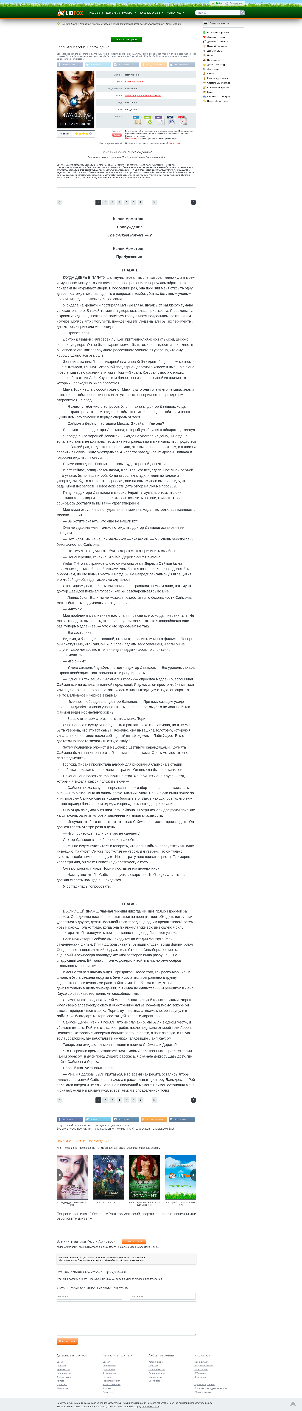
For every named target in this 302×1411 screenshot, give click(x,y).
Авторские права (126, 39)
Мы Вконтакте (181, 65)
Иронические (63, 1369)
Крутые (60, 1380)
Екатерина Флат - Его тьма (108, 1202)
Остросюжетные (156, 1373)
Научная (107, 1377)
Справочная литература (218, 83)
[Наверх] (293, 1404)
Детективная (109, 1369)
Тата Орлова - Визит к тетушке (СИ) (180, 1203)
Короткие (153, 1365)
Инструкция (174, 143)
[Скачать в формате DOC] (171, 124)
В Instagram (124, 65)
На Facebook (69, 65)
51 (154, 202)
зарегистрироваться (92, 1260)
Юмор (210, 92)
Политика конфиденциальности (210, 1388)
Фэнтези (107, 1388)
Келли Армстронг (134, 81)
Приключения (213, 60)
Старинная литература (218, 87)
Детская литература (216, 64)
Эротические (155, 1380)
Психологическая (111, 1380)
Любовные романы (150, 12)
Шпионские (62, 1388)
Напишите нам (132, 138)
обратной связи (150, 1406)
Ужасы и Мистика (111, 1384)
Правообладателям (204, 1384)
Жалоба (117, 135)
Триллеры (62, 1384)
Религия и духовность (217, 78)
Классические (64, 1377)
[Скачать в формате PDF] (182, 124)
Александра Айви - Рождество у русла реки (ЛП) (144, 1203)
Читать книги (95, 12)
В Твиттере (96, 65)
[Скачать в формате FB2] (137, 124)
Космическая (109, 1373)
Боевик (60, 1362)
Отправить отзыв (67, 1341)
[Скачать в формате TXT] (159, 124)
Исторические (64, 1373)
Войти (219, 3)
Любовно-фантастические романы (143, 95)
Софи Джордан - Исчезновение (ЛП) (72, 1203)
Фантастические (156, 1369)
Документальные (215, 51)
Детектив (61, 1365)
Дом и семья (213, 69)
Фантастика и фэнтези (218, 32)
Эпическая (108, 1392)
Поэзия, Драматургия (217, 101)
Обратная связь (202, 1392)
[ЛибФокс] (70, 13)
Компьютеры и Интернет (219, 96)
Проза (210, 55)
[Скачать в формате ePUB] (148, 124)
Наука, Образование (217, 46)
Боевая (106, 1362)
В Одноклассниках (155, 65)
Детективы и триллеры (119, 12)
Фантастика (174, 12)
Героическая (109, 1365)
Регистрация (235, 3)
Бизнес (210, 74)
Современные (155, 1377)
